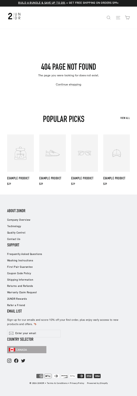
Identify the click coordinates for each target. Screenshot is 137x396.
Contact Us (13, 239)
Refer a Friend (16, 305)
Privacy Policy (77, 383)
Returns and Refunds (20, 286)
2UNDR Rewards (17, 299)
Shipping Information (20, 280)
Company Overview (18, 220)
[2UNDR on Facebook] (16, 361)
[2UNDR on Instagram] (9, 361)
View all (125, 118)
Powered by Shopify (97, 383)
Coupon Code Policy (19, 273)
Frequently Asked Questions (24, 254)
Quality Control (16, 233)
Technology (14, 226)
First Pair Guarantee (20, 267)
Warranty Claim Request (22, 292)
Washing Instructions (20, 260)
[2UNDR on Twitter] (23, 361)
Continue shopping (68, 84)
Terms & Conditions (57, 383)
